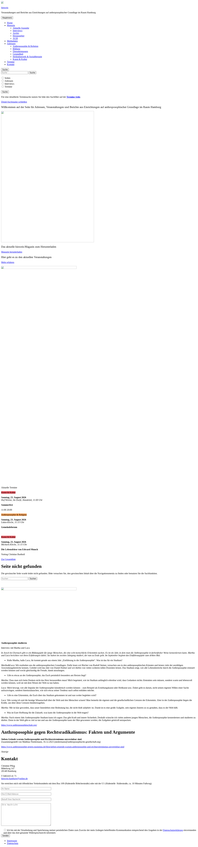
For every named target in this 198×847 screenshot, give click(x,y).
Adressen (11, 43)
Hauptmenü (7, 18)
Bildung (16, 49)
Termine (10, 62)
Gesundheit (18, 54)
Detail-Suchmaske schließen (14, 102)
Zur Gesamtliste (8, 559)
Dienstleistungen (20, 51)
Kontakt (10, 64)
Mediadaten (12, 41)
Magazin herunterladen (11, 252)
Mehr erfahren (7, 262)
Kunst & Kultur (20, 59)
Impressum (12, 840)
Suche (5, 70)
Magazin (11, 25)
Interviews (17, 30)
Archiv (16, 33)
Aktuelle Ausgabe (21, 28)
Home (10, 23)
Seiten (7, 78)
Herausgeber (18, 36)
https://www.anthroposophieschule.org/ (19, 725)
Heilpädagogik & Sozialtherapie (27, 56)
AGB (15, 38)
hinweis (4, 7)
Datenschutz (12, 843)
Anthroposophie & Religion (25, 46)
